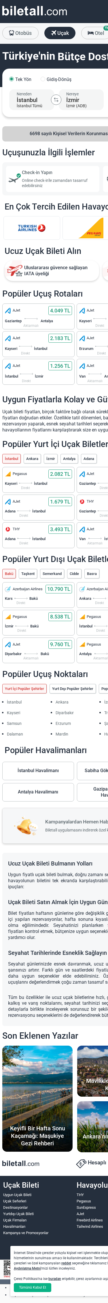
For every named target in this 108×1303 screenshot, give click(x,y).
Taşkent (28, 574)
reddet (66, 1263)
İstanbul (11, 459)
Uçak (62, 33)
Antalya (69, 459)
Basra (92, 574)
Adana (89, 459)
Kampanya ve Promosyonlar (25, 1233)
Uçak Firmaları (14, 1220)
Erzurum (63, 723)
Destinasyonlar (15, 1207)
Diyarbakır (65, 712)
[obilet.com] (34, 16)
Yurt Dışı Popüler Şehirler (72, 689)
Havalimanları (14, 1226)
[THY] (32, 228)
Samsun (14, 723)
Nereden (24, 94)
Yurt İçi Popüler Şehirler (24, 689)
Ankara (32, 459)
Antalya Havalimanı (38, 792)
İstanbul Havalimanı (38, 770)
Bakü (9, 574)
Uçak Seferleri (14, 1201)
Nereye (72, 94)
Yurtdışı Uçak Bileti (18, 1214)
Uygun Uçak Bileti (17, 1195)
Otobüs (23, 33)
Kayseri (13, 712)
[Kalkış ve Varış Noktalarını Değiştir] (56, 100)
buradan (54, 1279)
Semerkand (52, 574)
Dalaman (15, 734)
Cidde (74, 574)
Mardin (62, 734)
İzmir (50, 459)
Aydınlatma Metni (27, 1268)
